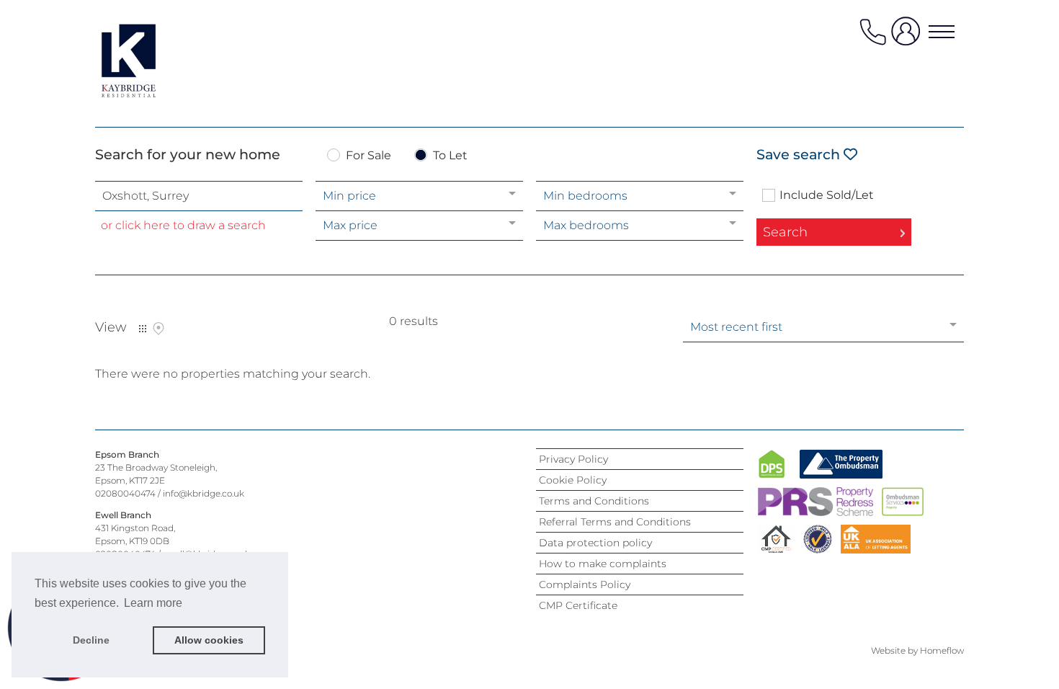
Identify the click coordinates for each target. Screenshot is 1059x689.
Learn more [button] (153, 603)
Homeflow (942, 650)
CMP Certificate (578, 605)
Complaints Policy (584, 584)
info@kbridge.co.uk (203, 493)
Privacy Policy (573, 459)
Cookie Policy (573, 480)
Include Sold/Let (826, 195)
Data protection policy (595, 542)
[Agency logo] (152, 60)
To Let (450, 156)
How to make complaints (602, 563)
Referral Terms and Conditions (615, 521)
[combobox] (199, 196)
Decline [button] (91, 640)
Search (785, 232)
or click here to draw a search (183, 225)
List (142, 328)
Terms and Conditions (594, 500)
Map (158, 328)
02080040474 (125, 493)
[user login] (908, 37)
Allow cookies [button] (208, 640)
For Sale (368, 156)
